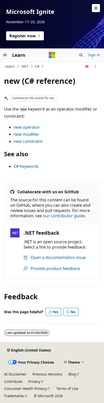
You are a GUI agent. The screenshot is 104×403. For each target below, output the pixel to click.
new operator (27, 127)
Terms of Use (67, 388)
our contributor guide (64, 216)
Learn (10, 66)
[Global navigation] (5, 55)
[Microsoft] (52, 55)
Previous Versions (47, 374)
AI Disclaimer (15, 374)
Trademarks (14, 395)
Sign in (94, 54)
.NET (25, 66)
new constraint (28, 141)
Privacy (34, 381)
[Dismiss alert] (96, 8)
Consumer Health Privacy (25, 388)
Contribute (13, 381)
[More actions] (95, 66)
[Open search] (81, 55)
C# (37, 66)
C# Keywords (26, 166)
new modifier (26, 134)
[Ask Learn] (87, 66)
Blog (72, 374)
